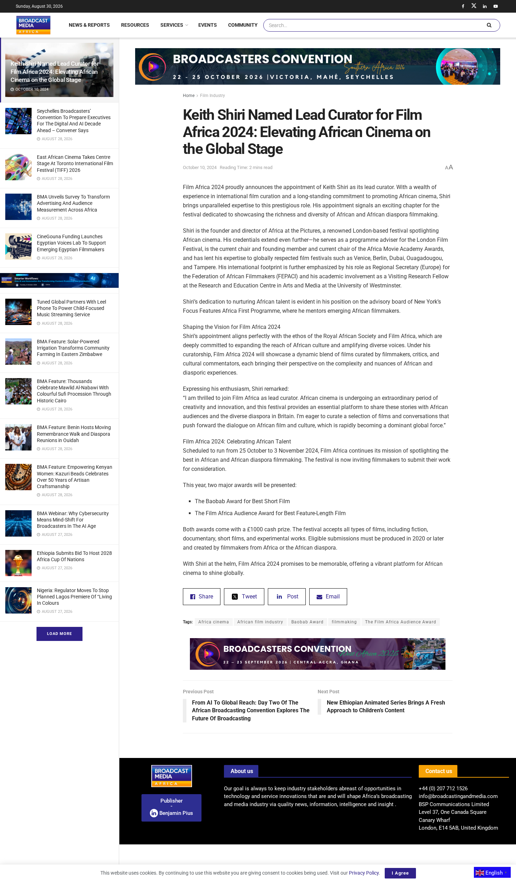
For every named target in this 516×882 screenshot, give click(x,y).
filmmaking (344, 622)
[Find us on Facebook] (463, 6)
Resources (135, 25)
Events (207, 25)
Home (188, 95)
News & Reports (89, 25)
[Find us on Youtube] (495, 6)
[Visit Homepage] (33, 24)
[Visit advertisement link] (59, 280)
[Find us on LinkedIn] (484, 6)
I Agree (400, 873)
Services (171, 25)
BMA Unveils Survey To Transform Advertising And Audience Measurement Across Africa (73, 203)
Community (243, 25)
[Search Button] (489, 25)
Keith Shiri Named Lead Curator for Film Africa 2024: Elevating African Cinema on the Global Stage (55, 71)
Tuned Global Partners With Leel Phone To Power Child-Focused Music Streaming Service (71, 308)
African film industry (260, 622)
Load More (59, 633)
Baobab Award (307, 622)
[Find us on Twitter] (473, 6)
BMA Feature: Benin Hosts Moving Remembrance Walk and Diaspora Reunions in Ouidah (74, 433)
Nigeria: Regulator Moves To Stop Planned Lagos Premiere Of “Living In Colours (74, 597)
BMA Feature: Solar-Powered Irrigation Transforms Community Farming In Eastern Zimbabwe (73, 348)
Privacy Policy (364, 873)
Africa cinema (213, 622)
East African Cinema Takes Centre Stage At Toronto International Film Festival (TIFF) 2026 (75, 163)
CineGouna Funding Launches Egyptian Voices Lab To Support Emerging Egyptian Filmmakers (71, 243)
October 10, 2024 (200, 167)
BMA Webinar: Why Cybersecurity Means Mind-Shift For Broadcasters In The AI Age (73, 520)
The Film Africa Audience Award (400, 622)
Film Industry (212, 95)
